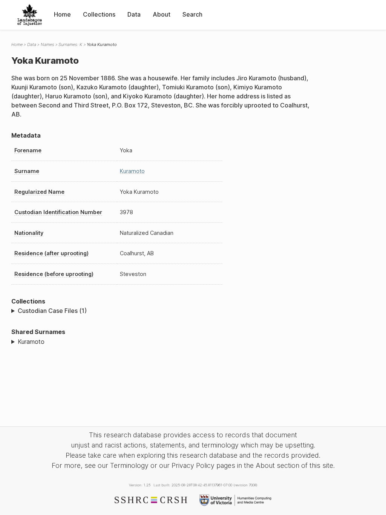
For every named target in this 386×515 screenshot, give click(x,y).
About (161, 14)
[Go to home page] (29, 15)
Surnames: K (70, 44)
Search (192, 14)
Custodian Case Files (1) (52, 310)
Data (134, 14)
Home (62, 14)
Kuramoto (132, 171)
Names (47, 44)
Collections (99, 14)
